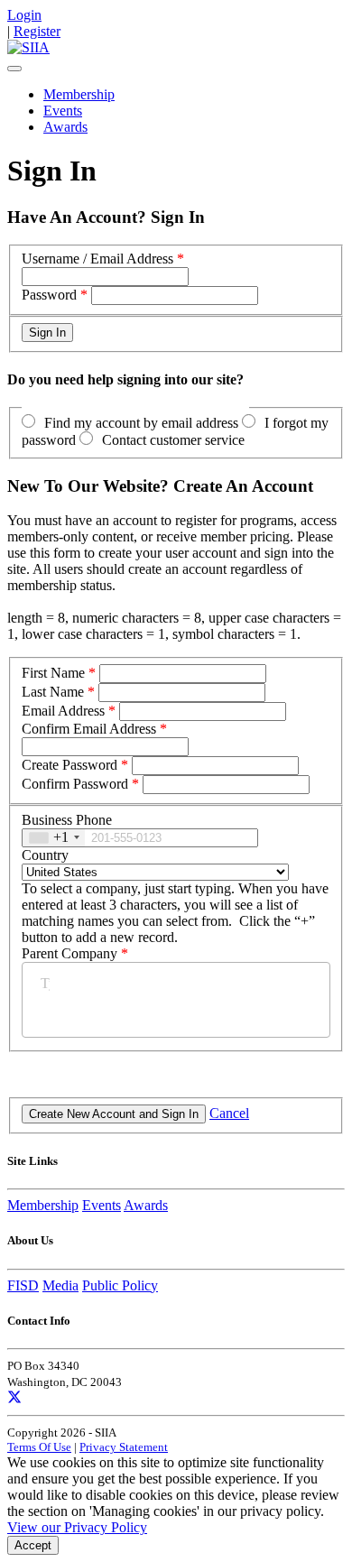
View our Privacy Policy (77, 1527)
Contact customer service (173, 440)
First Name (53, 672)
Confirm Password (75, 783)
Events (62, 110)
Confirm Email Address (89, 728)
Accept (32, 1545)
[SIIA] (28, 47)
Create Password (69, 764)
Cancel (229, 1113)
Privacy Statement (123, 1447)
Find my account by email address (141, 422)
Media (60, 1285)
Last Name (53, 691)
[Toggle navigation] (14, 68)
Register (37, 31)
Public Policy (120, 1285)
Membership (79, 94)
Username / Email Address (97, 258)
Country (45, 855)
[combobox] (54, 837)
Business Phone (67, 819)
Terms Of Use (39, 1447)
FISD (23, 1285)
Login (24, 15)
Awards (65, 126)
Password (49, 294)
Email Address (63, 710)
